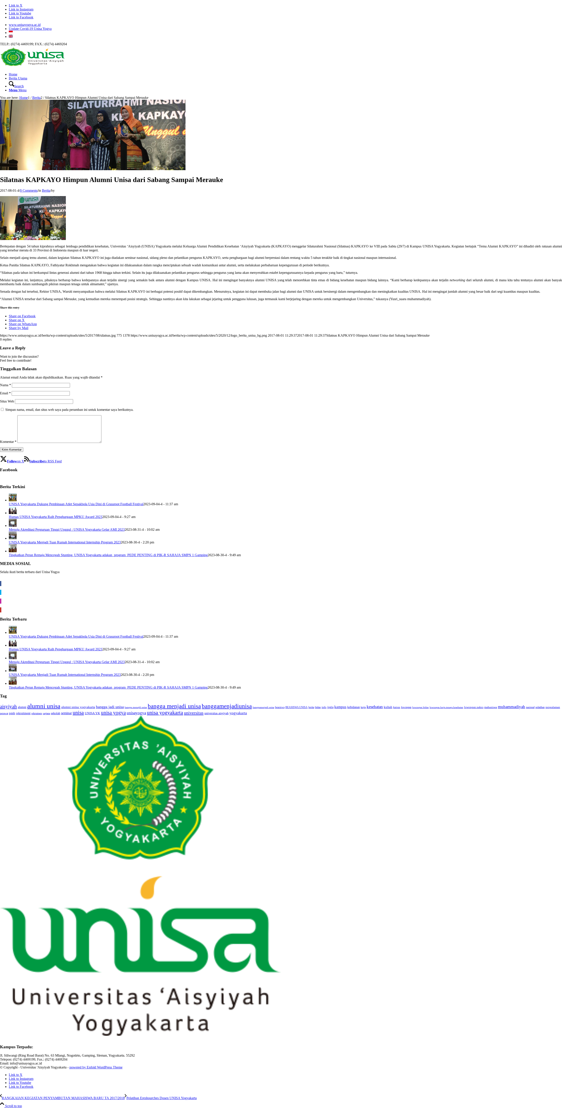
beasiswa (280, 707)
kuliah (388, 707)
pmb (12, 713)
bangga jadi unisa (110, 707)
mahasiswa (490, 707)
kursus (396, 707)
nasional (530, 707)
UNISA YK (92, 713)
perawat (4, 713)
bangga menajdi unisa (136, 707)
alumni (22, 707)
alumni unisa (43, 705)
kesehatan (375, 706)
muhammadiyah (511, 706)
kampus (340, 707)
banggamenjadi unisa (263, 707)
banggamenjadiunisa (227, 706)
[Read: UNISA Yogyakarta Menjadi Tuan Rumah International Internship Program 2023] (13, 538)
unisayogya (136, 713)
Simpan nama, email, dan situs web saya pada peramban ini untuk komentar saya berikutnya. (69, 409)
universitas (194, 712)
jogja (330, 707)
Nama (5, 385)
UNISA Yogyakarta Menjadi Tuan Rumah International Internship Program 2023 (65, 542)
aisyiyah (8, 706)
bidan (318, 707)
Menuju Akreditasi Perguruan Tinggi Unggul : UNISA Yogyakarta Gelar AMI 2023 (67, 529)
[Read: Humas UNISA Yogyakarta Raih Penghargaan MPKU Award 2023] (13, 513)
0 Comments (29, 190)
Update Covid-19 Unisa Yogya (30, 29)
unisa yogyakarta (165, 712)
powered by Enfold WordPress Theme (95, 1067)
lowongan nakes (473, 707)
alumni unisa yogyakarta (78, 707)
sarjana (46, 713)
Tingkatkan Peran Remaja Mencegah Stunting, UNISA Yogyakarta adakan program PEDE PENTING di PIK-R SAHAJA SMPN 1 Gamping (108, 555)
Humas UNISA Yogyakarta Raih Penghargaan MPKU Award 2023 (55, 517)
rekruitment (23, 713)
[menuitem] (285, 25)
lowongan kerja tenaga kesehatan (446, 707)
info (324, 707)
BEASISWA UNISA (296, 707)
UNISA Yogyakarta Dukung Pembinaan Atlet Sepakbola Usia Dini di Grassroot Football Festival (76, 504)
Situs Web (7, 401)
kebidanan (353, 707)
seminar (66, 713)
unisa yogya (113, 712)
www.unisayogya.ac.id (25, 25)
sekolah (55, 713)
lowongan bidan (420, 707)
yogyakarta (238, 713)
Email (5, 393)
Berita (46, 190)
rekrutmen (36, 713)
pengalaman (553, 707)
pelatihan (540, 707)
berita (311, 707)
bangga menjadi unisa (174, 706)
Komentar (8, 442)
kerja (363, 707)
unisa (78, 712)
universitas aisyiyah (216, 713)
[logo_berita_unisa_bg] (33, 67)
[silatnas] (93, 169)
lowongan (406, 707)
